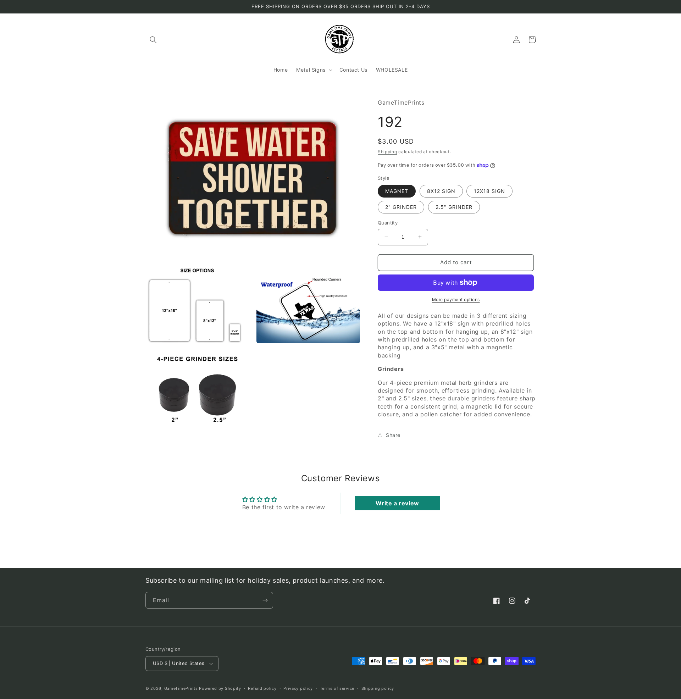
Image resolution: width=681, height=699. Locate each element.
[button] (153, 40)
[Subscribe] (265, 600)
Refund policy (262, 688)
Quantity (388, 223)
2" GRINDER (401, 207)
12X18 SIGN (489, 191)
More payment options (456, 299)
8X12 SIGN (441, 191)
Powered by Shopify (220, 688)
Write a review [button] (397, 503)
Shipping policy (377, 688)
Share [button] (393, 435)
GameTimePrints (181, 688)
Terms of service (337, 688)
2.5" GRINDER (454, 207)
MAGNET (396, 191)
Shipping (387, 151)
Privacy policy (298, 688)
